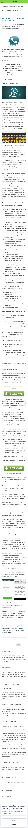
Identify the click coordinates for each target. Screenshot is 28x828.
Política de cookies (6, 813)
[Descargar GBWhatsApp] (14, 468)
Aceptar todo (14, 817)
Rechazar (14, 820)
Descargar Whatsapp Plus (14, 399)
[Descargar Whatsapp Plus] (14, 393)
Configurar (14, 824)
